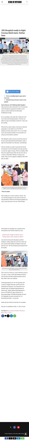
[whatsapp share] (14, 315)
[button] (6, 438)
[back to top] (26, 434)
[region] (14, 16)
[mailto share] (8, 315)
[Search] (26, 2)
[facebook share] (2, 315)
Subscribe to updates (14, 91)
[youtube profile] (18, 427)
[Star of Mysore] (15, 1)
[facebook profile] (14, 427)
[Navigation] (2, 2)
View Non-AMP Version (18, 433)
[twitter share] (5, 315)
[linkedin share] (11, 315)
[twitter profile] (10, 427)
